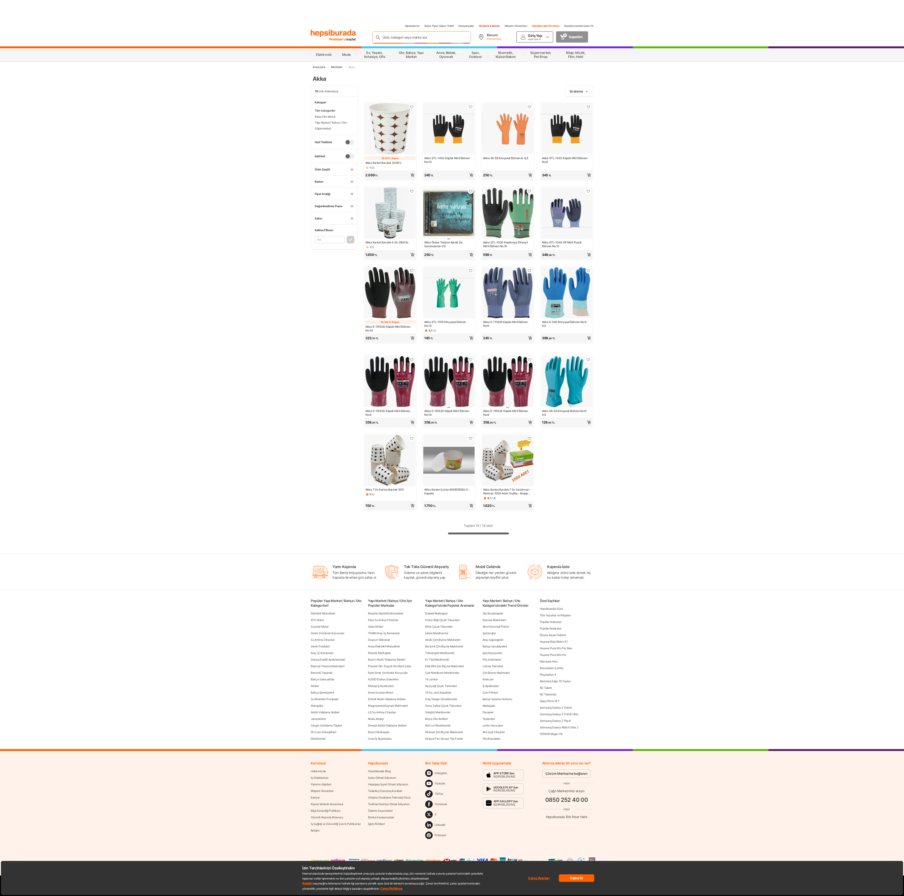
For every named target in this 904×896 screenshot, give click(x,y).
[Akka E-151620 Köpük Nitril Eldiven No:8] (507, 382)
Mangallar (317, 705)
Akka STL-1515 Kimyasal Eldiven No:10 (445, 323)
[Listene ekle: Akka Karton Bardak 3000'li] (412, 107)
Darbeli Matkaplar (436, 613)
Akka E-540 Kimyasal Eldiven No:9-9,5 (565, 323)
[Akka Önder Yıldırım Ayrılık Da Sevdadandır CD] (449, 213)
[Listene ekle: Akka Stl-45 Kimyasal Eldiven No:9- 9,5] (588, 360)
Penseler (488, 712)
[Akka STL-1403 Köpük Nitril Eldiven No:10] (449, 129)
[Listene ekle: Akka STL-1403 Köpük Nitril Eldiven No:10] (470, 107)
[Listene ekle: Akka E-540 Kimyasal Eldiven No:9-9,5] (588, 271)
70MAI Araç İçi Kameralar (384, 633)
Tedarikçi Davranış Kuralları (385, 791)
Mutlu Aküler (376, 719)
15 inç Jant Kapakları (438, 692)
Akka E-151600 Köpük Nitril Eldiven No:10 (388, 328)
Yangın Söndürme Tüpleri (326, 725)
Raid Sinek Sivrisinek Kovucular (388, 672)
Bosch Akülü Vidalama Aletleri (386, 659)
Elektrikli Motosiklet (323, 613)
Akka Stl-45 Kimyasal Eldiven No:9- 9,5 (565, 412)
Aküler (315, 686)
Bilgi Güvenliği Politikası (325, 810)
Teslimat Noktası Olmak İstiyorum (388, 804)
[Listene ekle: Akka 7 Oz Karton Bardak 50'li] (412, 438)
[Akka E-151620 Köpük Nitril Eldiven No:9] (390, 382)
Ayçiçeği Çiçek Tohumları (441, 686)
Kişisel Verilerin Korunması (327, 804)
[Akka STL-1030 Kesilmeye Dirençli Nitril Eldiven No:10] (507, 213)
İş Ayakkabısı (491, 686)
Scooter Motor (320, 626)
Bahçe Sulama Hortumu (497, 699)
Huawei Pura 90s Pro (553, 655)
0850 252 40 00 (566, 799)
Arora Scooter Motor (380, 692)
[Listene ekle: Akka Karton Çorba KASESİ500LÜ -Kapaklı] (470, 438)
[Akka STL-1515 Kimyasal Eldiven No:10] (449, 293)
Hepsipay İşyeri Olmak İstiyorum (388, 784)
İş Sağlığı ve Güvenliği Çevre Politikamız (336, 824)
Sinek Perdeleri (320, 646)
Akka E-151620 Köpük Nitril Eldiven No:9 (387, 412)
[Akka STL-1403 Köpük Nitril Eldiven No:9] (566, 129)
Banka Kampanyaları (381, 817)
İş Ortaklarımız (320, 777)
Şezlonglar (489, 633)
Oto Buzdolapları (493, 613)
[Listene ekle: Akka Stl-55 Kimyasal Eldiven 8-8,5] (529, 107)
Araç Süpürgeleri (493, 640)
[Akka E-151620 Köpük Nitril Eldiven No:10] (449, 382)
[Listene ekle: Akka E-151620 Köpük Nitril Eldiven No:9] (412, 360)
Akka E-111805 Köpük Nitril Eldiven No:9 (505, 323)
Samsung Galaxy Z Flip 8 (555, 720)
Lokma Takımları (493, 666)
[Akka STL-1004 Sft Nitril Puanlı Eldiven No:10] (566, 213)
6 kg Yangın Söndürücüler (441, 699)
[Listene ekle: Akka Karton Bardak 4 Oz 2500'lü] (412, 191)
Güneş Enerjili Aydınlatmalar (328, 659)
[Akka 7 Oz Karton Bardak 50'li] (390, 461)
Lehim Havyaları (493, 725)
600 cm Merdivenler (438, 725)
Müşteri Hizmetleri (516, 26)
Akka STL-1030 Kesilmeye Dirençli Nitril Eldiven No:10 (505, 244)
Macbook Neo (549, 661)
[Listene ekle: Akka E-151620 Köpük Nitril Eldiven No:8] (529, 360)
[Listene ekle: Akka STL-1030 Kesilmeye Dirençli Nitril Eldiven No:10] (529, 191)
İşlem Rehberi (376, 824)
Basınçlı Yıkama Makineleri (327, 666)
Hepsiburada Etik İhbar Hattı (566, 817)
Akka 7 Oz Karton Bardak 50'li (384, 489)
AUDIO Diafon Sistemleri (383, 679)
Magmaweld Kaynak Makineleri (388, 705)
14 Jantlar (431, 679)
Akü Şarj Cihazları (494, 732)
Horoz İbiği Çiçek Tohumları (442, 620)
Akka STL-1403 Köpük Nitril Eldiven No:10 (447, 160)
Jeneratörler (318, 719)
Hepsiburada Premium (545, 26)
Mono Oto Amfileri (436, 719)
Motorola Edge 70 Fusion (555, 681)
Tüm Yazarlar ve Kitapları (555, 615)
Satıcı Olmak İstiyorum (382, 777)
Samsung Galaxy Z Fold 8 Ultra (559, 714)
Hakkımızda (318, 771)
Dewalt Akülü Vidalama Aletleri (387, 725)
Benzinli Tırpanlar (322, 672)
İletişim (315, 830)
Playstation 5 (548, 674)
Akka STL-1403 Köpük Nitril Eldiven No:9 (565, 160)
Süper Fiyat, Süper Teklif (439, 26)
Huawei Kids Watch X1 (554, 641)
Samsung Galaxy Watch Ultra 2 (559, 727)
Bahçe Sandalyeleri (495, 646)
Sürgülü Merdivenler (437, 712)
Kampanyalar (466, 26)
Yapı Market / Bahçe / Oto (331, 122)
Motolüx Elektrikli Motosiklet (385, 613)
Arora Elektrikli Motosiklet (384, 646)
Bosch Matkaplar (378, 732)
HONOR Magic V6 (551, 734)
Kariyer (315, 797)
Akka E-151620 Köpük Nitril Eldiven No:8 (505, 412)
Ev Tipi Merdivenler (437, 659)
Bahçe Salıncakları (322, 679)
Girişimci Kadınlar (489, 26)
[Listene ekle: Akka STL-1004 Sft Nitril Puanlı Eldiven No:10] (588, 191)
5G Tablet (546, 688)
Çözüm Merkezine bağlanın (566, 773)
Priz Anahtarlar (492, 659)
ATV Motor (317, 620)
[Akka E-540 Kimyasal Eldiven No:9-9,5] (566, 293)
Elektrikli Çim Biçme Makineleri (444, 666)
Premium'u (338, 39)
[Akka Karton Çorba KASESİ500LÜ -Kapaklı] (449, 461)
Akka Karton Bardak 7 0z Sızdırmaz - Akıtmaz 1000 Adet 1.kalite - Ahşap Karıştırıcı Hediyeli (507, 491)
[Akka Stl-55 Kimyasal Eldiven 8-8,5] (507, 129)
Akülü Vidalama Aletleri (325, 712)
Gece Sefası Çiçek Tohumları (443, 705)
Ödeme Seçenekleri (380, 810)
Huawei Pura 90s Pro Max (556, 648)
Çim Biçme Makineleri (496, 672)
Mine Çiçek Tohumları (438, 626)
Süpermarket (323, 128)
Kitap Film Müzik (325, 116)
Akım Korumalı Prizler (496, 626)
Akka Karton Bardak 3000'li (383, 163)
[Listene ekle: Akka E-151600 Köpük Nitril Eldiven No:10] (412, 271)
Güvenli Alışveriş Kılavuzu (327, 817)
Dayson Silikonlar (379, 640)
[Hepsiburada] (333, 33)
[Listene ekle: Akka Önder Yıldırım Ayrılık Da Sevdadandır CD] (470, 191)
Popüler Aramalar (550, 622)
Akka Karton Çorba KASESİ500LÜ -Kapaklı (447, 491)
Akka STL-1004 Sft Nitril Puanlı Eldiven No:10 (561, 244)
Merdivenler (318, 738)
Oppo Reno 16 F (550, 701)
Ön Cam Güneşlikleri (323, 732)
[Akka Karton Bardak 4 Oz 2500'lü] (390, 213)
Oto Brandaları (491, 738)
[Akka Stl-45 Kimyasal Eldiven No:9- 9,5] (566, 382)
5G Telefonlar (548, 694)
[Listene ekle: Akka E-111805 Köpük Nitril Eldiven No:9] (529, 271)
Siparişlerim (412, 26)
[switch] (349, 142)
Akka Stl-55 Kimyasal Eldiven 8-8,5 (505, 158)
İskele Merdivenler (436, 633)
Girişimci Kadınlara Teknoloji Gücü (389, 797)
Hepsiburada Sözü (551, 608)
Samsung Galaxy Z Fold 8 (556, 707)
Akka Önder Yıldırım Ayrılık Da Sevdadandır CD (443, 244)
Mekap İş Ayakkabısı (381, 686)
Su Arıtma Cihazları (323, 640)
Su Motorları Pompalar (325, 699)
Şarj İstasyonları (492, 653)
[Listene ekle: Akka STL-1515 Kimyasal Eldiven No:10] (470, 271)
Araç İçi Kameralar (322, 653)
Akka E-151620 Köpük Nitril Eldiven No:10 (446, 412)
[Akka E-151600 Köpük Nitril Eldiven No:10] (390, 293)
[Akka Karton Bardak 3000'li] (390, 129)
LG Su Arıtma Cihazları (382, 712)
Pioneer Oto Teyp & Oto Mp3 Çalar (389, 666)
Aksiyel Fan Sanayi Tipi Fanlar (444, 738)
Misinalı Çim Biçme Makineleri (444, 732)
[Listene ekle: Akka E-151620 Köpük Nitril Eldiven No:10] (470, 360)
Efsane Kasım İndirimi (553, 635)
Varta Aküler (375, 626)
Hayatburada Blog (379, 771)
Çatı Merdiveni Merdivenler (442, 672)
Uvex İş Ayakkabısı (379, 738)
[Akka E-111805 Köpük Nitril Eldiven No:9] (507, 293)
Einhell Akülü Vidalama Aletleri (387, 699)
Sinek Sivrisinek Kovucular (327, 633)
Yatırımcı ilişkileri (321, 784)
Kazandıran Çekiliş (551, 668)
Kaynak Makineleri (494, 620)
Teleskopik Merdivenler (439, 653)
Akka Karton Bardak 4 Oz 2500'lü (386, 242)
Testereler (489, 719)
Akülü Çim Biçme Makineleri (442, 640)
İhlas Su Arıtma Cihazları (383, 620)
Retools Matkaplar (379, 653)
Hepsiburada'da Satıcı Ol (578, 26)
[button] (390, 175)
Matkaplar (489, 705)
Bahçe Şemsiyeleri (322, 692)
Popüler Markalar (550, 628)
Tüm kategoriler (325, 110)
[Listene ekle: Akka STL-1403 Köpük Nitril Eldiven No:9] (588, 107)
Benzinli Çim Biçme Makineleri (444, 646)
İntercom (488, 679)
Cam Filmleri (490, 692)
